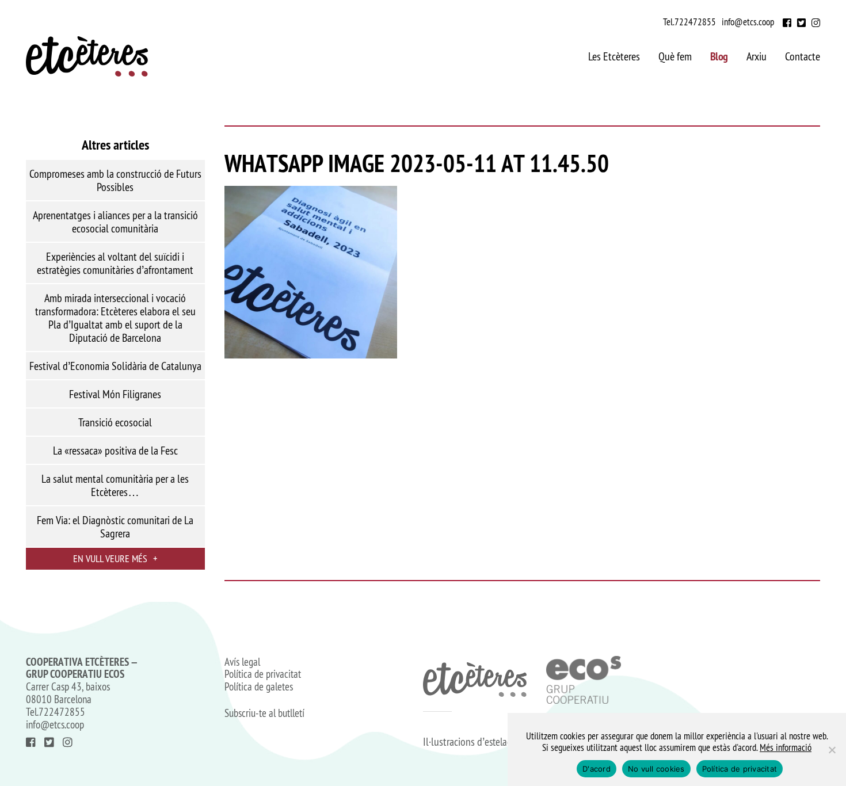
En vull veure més (115, 558)
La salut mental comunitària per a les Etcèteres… (115, 485)
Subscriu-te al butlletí (264, 713)
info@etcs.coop (748, 22)
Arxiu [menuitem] (756, 56)
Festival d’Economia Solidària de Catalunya (115, 365)
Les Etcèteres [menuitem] (614, 56)
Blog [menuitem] (719, 56)
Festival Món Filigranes (115, 394)
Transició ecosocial (115, 422)
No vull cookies (656, 768)
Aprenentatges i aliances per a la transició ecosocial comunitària (115, 222)
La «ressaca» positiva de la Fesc (115, 450)
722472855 (695, 22)
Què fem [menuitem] (675, 56)
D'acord (596, 768)
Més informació (785, 747)
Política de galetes (258, 687)
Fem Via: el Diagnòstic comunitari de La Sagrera (115, 527)
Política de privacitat (262, 674)
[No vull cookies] (831, 750)
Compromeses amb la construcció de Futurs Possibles (115, 180)
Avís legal (242, 662)
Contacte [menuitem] (802, 56)
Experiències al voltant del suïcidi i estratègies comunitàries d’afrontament (115, 263)
